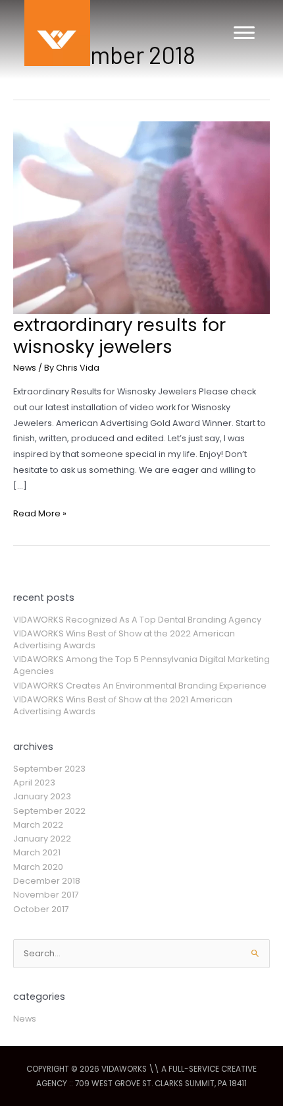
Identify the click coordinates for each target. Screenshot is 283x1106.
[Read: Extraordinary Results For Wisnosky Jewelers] (141, 216)
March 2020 (38, 867)
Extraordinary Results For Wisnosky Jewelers (119, 336)
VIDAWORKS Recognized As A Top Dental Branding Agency (137, 619)
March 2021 (37, 852)
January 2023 (42, 796)
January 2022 (42, 838)
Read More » (39, 514)
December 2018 (46, 880)
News (24, 367)
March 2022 (38, 824)
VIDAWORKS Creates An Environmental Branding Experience (140, 685)
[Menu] (244, 33)
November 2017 (46, 894)
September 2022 (49, 810)
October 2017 (41, 909)
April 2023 (34, 782)
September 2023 (49, 768)
